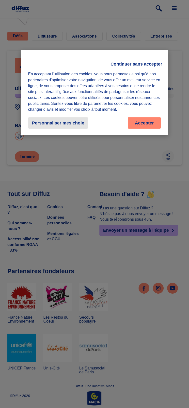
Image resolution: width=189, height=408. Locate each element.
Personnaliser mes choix (58, 123)
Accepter (144, 123)
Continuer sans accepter (136, 64)
